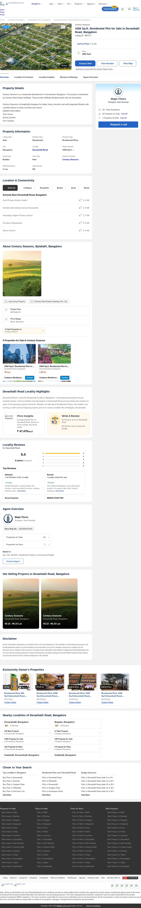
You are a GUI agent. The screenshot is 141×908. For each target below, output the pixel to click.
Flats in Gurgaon (43, 820)
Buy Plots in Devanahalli (12, 777)
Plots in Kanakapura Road (52, 791)
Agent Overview (90, 77)
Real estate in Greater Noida (13, 847)
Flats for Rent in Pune (81, 828)
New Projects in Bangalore (117, 824)
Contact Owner (10, 702)
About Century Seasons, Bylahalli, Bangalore (32, 246)
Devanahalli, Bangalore (16, 722)
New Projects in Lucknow (117, 835)
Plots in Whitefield (49, 781)
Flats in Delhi (42, 812)
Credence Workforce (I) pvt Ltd (17, 378)
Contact (29, 378)
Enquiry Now (85, 63)
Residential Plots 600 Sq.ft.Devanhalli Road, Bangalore (14, 696)
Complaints (44, 878)
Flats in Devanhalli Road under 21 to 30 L (97, 784)
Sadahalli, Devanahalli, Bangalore (21, 755)
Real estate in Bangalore (11, 824)
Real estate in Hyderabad (12, 866)
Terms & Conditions (57, 878)
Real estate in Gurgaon (11, 820)
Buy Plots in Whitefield (12, 788)
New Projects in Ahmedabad (118, 859)
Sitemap (82, 878)
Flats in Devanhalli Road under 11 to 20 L (97, 781)
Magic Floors (21, 517)
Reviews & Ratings (69, 77)
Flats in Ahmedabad (45, 859)
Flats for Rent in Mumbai (82, 816)
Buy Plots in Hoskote (11, 781)
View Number (107, 63)
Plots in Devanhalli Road (52, 777)
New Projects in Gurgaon (117, 820)
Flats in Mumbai (43, 816)
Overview (4, 77)
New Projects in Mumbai (117, 816)
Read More (21, 491)
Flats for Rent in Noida (81, 832)
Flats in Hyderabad (44, 866)
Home (2, 20)
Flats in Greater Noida (45, 847)
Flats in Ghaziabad (44, 839)
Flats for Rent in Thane (81, 855)
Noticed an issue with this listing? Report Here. (94, 69)
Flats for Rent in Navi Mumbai (84, 843)
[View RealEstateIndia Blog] (118, 888)
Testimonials (72, 878)
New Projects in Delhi (115, 812)
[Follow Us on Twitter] (128, 888)
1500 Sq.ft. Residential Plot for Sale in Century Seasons (30, 366)
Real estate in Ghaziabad (12, 839)
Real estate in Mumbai (11, 816)
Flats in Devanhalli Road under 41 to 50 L (97, 791)
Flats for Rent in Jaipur (81, 862)
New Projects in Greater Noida (119, 847)
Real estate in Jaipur (10, 862)
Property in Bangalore (16, 20)
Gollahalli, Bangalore (65, 755)
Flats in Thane (42, 855)
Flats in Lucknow (43, 835)
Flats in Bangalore (44, 824)
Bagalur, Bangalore (65, 722)
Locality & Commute (23, 77)
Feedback (33, 878)
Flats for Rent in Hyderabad (83, 866)
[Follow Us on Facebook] (113, 888)
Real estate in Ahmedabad (12, 859)
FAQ (103, 878)
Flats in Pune (42, 828)
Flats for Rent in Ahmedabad (83, 859)
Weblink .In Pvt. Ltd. (63, 906)
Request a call (118, 124)
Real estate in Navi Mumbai (13, 843)
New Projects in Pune (116, 828)
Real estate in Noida (10, 832)
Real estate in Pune (9, 828)
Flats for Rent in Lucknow (82, 835)
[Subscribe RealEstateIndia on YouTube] (132, 888)
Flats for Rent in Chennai (82, 851)
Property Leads (93, 878)
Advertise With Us (113, 878)
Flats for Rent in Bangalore (82, 824)
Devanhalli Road (40, 150)
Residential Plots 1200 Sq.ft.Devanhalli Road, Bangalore (79, 696)
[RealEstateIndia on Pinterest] (123, 888)
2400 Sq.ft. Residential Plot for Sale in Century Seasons (65, 366)
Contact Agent (13, 561)
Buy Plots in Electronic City (14, 791)
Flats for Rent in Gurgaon (82, 820)
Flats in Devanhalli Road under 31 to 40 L (97, 788)
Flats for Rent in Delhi (81, 812)
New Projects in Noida (116, 832)
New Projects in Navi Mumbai (119, 843)
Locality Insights (47, 77)
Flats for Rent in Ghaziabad (83, 839)
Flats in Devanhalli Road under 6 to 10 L (97, 777)
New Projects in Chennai (117, 851)
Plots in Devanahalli (50, 784)
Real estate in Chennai (11, 851)
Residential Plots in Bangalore (39, 20)
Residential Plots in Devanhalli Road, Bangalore (72, 20)
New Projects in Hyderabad (118, 866)
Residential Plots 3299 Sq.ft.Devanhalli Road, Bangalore (47, 696)
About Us (13, 878)
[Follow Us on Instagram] (137, 888)
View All (124, 114)
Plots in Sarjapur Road (51, 788)
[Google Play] (7, 885)
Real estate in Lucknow (11, 835)
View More (7, 795)
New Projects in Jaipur (116, 862)
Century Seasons (70, 159)
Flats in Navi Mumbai (45, 843)
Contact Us (23, 878)
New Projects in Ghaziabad (118, 839)
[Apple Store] (19, 885)
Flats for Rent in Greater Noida (84, 847)
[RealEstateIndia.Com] (16, 8)
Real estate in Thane (10, 855)
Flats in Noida (42, 832)
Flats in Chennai (43, 851)
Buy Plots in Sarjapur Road (13, 784)
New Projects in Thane (116, 855)
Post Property (110, 8)
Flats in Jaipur (42, 862)
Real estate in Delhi (9, 812)
